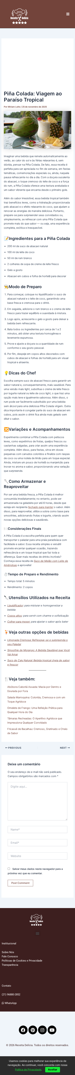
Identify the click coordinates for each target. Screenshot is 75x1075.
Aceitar (52, 1069)
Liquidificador (15, 605)
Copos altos (14, 615)
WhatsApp (10, 1003)
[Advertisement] (37, 66)
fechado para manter (40, 507)
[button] (37, 933)
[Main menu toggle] (68, 14)
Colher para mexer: (18, 621)
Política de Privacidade (28, 1069)
